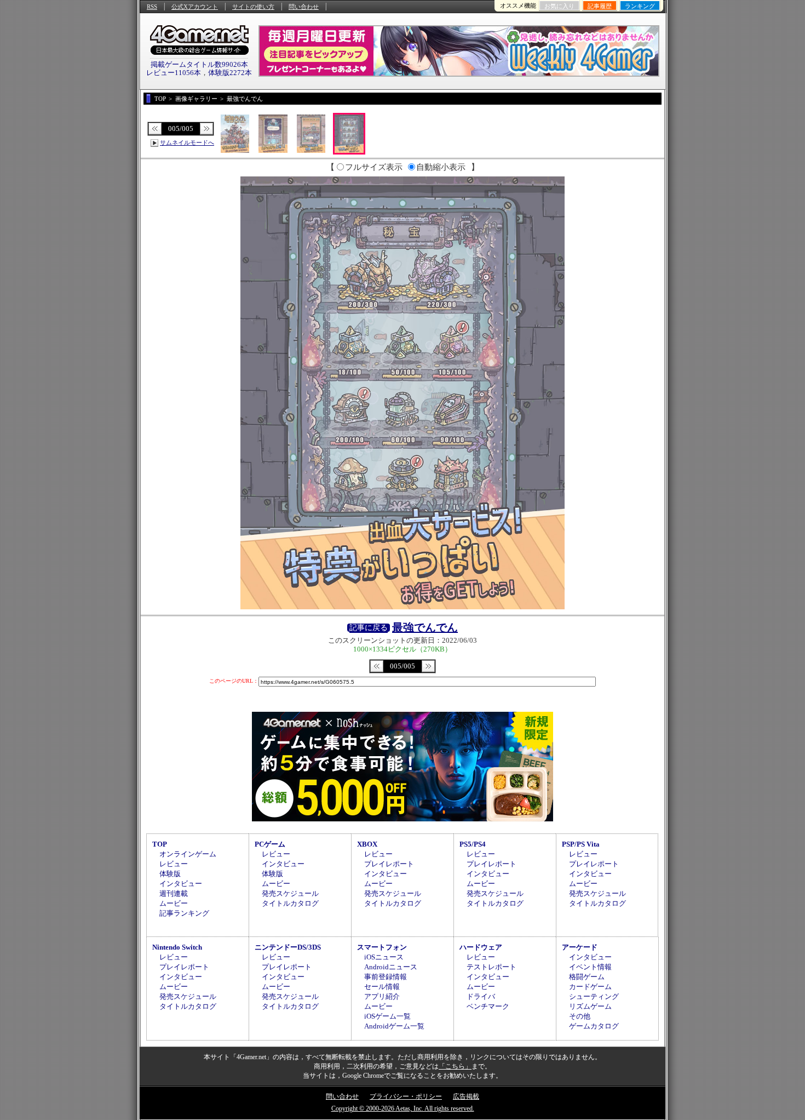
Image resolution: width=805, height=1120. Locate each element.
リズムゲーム (590, 1006)
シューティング (594, 996)
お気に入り (559, 6)
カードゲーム (590, 986)
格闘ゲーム (587, 977)
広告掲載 (466, 1096)
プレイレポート (389, 864)
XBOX (367, 844)
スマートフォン (382, 947)
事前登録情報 (385, 977)
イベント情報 (590, 967)
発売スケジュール (290, 893)
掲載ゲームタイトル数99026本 (199, 64)
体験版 (170, 874)
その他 (579, 1016)
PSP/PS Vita (581, 844)
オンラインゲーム (187, 854)
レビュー (173, 864)
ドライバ (481, 996)
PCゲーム (270, 844)
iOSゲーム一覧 (387, 1016)
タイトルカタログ (290, 903)
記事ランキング (184, 913)
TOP (159, 844)
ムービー (173, 903)
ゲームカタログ (594, 1026)
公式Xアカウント (194, 6)
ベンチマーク (488, 1006)
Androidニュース (390, 967)
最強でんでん (425, 627)
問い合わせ (304, 6)
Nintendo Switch (177, 947)
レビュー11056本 (173, 72)
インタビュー (180, 883)
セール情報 (382, 986)
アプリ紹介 (382, 996)
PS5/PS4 (472, 844)
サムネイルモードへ (187, 142)
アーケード (579, 947)
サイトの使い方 (253, 6)
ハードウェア (480, 947)
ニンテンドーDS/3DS (288, 947)
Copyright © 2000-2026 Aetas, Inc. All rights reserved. (402, 1108)
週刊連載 (173, 893)
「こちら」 (455, 1066)
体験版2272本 (230, 72)
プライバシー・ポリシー (406, 1096)
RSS (152, 6)
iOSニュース (384, 957)
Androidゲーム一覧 (394, 1026)
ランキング (640, 6)
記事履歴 (600, 6)
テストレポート (491, 967)
